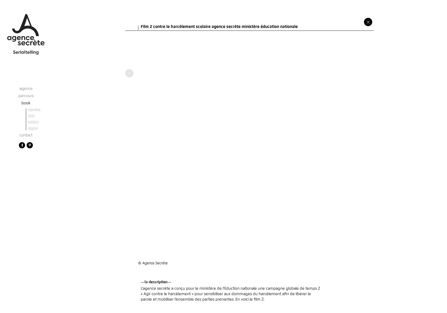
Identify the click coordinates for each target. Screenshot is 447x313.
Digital (33, 128)
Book (26, 103)
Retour (368, 22)
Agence (26, 89)
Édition (33, 122)
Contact (25, 135)
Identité (34, 110)
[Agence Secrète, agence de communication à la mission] (25, 29)
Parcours (26, 96)
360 (31, 116)
